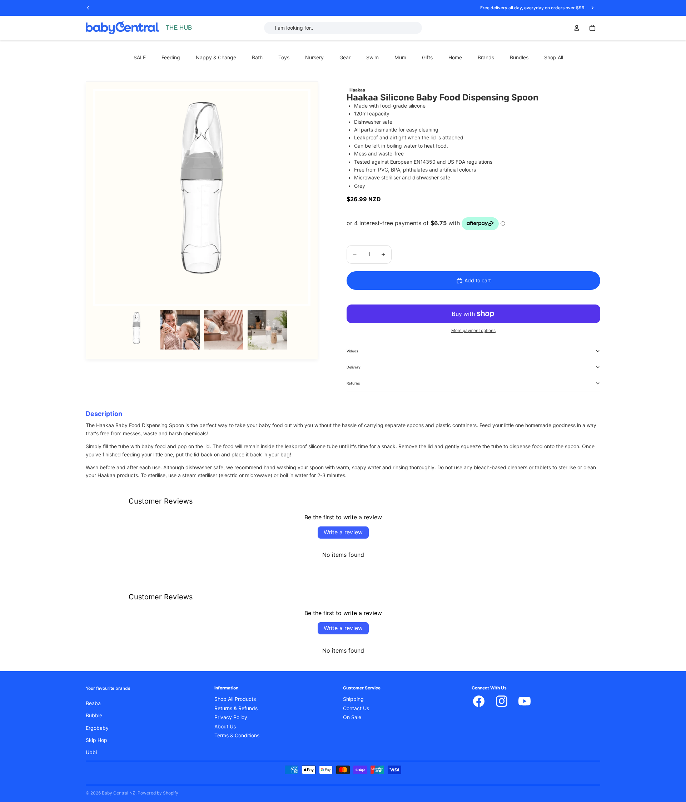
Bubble (94, 715)
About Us (225, 726)
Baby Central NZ (118, 793)
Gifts (427, 57)
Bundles (519, 57)
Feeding (170, 57)
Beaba (93, 703)
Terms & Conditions (236, 735)
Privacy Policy (230, 717)
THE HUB (179, 27)
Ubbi (91, 752)
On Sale (352, 717)
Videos (352, 351)
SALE (140, 57)
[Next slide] (592, 8)
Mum (400, 57)
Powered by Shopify (158, 793)
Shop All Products (235, 699)
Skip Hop (96, 740)
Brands (486, 57)
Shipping (353, 699)
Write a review (343, 532)
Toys (283, 57)
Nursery (314, 57)
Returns (353, 383)
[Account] (577, 28)
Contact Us (356, 708)
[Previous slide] (88, 8)
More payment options (473, 330)
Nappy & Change (216, 57)
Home (455, 57)
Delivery (354, 367)
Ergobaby (97, 728)
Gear (345, 57)
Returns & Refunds (236, 708)
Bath (257, 57)
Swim (372, 57)
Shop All (553, 57)
